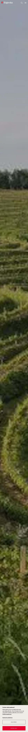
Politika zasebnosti (6, 714)
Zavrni (14, 722)
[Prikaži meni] (25, 3)
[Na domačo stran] (6, 3)
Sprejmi (14, 728)
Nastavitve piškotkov (7, 717)
